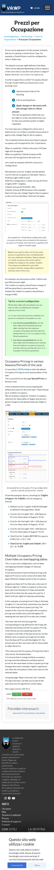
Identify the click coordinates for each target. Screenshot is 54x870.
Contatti (6, 824)
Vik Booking (27, 36)
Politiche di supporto (11, 821)
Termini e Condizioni (11, 815)
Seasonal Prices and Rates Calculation (29, 713)
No (27, 694)
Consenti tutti (17, 865)
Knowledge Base (11, 36)
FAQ (4, 812)
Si (16, 694)
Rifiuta (37, 865)
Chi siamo (6, 808)
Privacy (5, 818)
